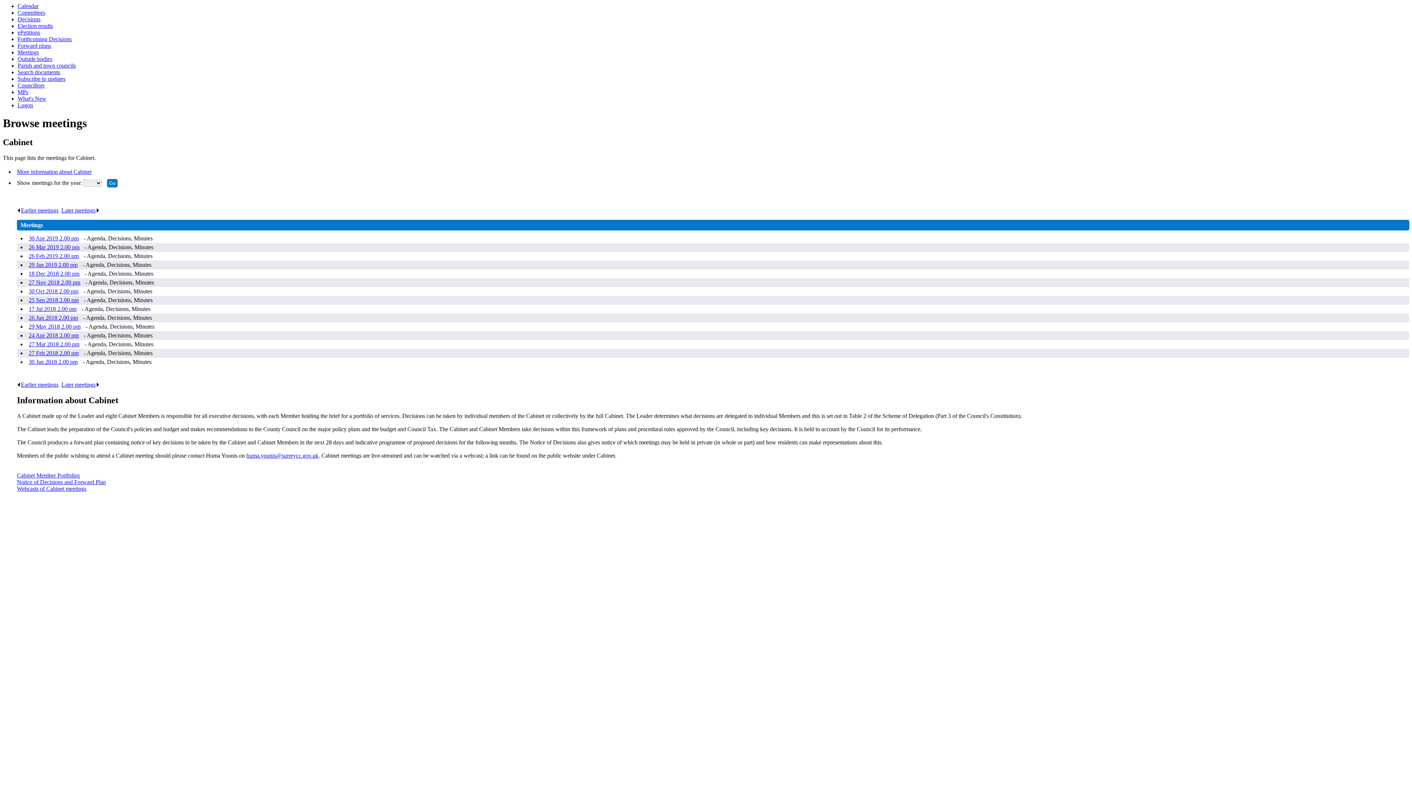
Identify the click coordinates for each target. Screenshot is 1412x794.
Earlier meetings (39, 210)
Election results (35, 26)
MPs (23, 92)
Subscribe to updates (41, 79)
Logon (25, 105)
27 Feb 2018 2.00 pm (54, 353)
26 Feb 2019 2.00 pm (54, 256)
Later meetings (78, 210)
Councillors (31, 85)
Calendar (28, 6)
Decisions (29, 19)
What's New (32, 99)
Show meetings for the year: (50, 183)
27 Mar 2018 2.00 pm (54, 344)
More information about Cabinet (54, 172)
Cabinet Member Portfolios (48, 475)
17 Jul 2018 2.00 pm (52, 309)
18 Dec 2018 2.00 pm (54, 274)
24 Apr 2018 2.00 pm (54, 335)
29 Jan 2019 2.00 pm (53, 265)
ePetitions (29, 32)
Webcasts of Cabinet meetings (51, 489)
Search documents (39, 72)
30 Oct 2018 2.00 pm (53, 291)
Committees (31, 13)
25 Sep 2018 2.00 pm (54, 300)
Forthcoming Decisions (45, 39)
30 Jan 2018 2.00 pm (53, 362)
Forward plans (34, 46)
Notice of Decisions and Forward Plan (61, 482)
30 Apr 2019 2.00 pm (54, 238)
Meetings (28, 52)
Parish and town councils (47, 65)
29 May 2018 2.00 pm (55, 326)
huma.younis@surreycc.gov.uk (282, 456)
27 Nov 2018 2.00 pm (54, 282)
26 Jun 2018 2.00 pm (53, 318)
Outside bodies (35, 59)
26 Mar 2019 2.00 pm (54, 247)
